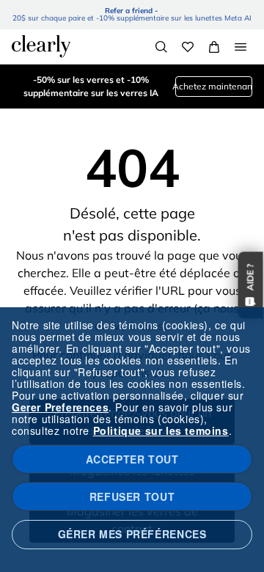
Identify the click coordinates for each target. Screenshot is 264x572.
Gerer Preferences (60, 407)
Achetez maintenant (213, 86)
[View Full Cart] (214, 47)
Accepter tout (132, 459)
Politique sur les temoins (161, 430)
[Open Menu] (240, 47)
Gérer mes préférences (132, 534)
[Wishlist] (187, 47)
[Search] (161, 47)
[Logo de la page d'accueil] (41, 46)
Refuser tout (132, 496)
